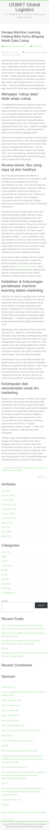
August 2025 (7, 522)
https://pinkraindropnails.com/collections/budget (23, 812)
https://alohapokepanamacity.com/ (17, 740)
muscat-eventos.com (11, 800)
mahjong (5, 805)
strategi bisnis (6, 55)
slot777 (4, 783)
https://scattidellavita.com (13, 725)
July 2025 (5, 527)
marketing (37, 52)
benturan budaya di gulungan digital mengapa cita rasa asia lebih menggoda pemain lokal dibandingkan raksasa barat (23, 775)
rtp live (4, 574)
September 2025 (9, 518)
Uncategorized (8, 593)
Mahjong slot (7, 735)
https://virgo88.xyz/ (10, 720)
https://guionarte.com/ (11, 700)
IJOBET (4, 561)
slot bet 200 (6, 820)
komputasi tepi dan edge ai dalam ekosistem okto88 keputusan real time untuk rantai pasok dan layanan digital (22, 759)
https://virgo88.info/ (10, 715)
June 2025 (6, 531)
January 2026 (7, 500)
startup (44, 52)
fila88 (4, 556)
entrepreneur (29, 52)
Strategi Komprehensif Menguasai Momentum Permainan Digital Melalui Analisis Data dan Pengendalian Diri (22, 791)
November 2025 (8, 509)
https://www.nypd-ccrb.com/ (14, 767)
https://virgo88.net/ (10, 710)
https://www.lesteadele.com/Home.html (19, 751)
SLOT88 (5, 579)
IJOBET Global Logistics (24, 7)
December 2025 (8, 504)
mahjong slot (7, 565)
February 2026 (8, 495)
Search (4, 601)
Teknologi (37, 46)
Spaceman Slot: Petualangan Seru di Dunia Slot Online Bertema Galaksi (24, 469)
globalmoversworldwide (15, 46)
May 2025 (6, 536)
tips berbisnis (16, 55)
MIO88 (4, 570)
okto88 (4, 745)
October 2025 (7, 513)
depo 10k (5, 552)
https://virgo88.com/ (10, 705)
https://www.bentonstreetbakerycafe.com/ (20, 730)
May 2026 (6, 491)
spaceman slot (8, 687)
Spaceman (6, 584)
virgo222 (42, 477)
